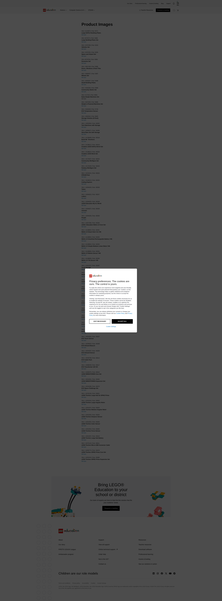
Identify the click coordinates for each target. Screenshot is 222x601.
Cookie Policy (120, 313)
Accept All (122, 321)
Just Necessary (99, 321)
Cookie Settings (111, 326)
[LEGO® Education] (95, 276)
